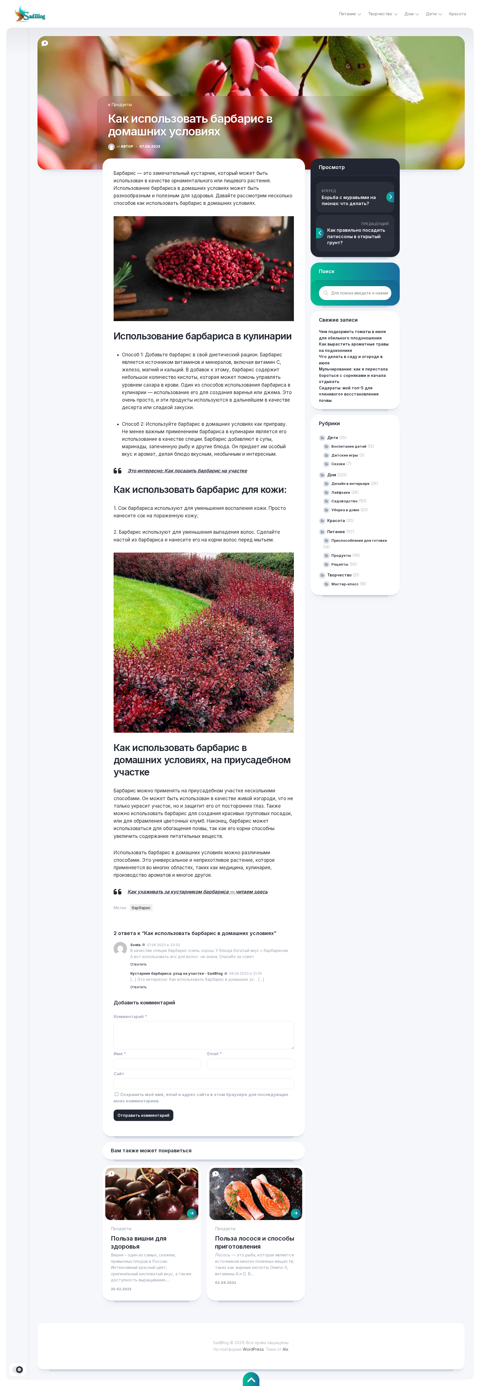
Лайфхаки (340, 492)
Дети (431, 13)
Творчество (380, 13)
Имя (120, 1053)
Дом (409, 13)
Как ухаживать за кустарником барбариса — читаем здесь (198, 891)
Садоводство (344, 501)
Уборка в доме (345, 510)
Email (214, 1053)
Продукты (121, 104)
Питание (347, 13)
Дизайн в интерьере (350, 483)
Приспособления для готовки (359, 540)
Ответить (138, 964)
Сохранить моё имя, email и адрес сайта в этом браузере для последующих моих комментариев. (201, 1097)
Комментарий (130, 1016)
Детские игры (344, 455)
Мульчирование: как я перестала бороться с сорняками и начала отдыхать (353, 375)
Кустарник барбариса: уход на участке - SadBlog (176, 973)
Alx (285, 1349)
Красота (457, 13)
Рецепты (339, 564)
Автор (124, 146)
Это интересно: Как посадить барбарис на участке (187, 470)
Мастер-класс (345, 584)
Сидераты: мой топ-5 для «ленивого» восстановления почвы (349, 394)
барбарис (141, 907)
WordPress (253, 1349)
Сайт (119, 1073)
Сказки (338, 464)
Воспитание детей (348, 446)
